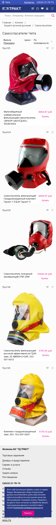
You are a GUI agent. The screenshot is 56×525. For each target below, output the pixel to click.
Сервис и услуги (11, 464)
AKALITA (6, 520)
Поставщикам (9, 477)
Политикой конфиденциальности (28, 507)
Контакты (29, 2)
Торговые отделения (13, 455)
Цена (27, 40)
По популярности (41, 41)
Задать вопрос (10, 473)
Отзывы (6, 468)
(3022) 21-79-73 (45, 2)
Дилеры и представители (15, 460)
